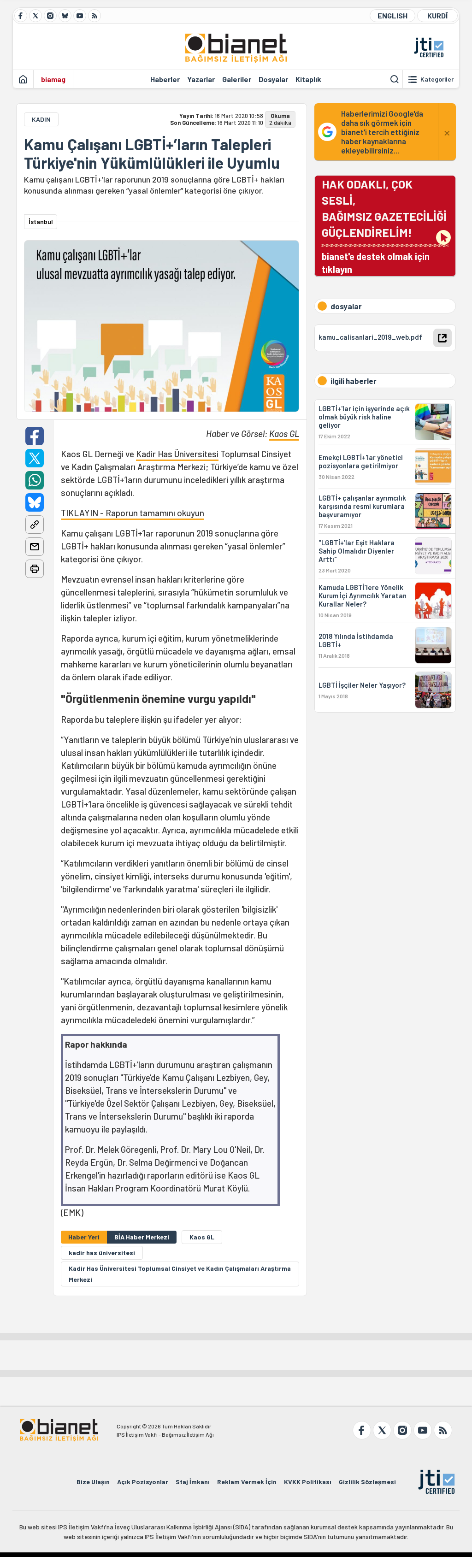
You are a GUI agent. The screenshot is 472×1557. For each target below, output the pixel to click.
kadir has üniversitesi (102, 1252)
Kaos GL (284, 433)
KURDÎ (437, 15)
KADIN (41, 119)
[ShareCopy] (34, 524)
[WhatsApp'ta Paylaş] (34, 480)
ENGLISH (392, 15)
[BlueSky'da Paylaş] (34, 502)
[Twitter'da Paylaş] (34, 458)
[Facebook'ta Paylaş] (34, 436)
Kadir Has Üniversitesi (177, 453)
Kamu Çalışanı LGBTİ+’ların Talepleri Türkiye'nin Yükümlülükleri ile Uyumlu (152, 153)
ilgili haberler (353, 380)
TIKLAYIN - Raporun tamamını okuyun (132, 512)
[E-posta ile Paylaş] (34, 546)
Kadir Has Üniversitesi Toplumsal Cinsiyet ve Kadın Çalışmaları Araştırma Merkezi (180, 1273)
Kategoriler (437, 79)
